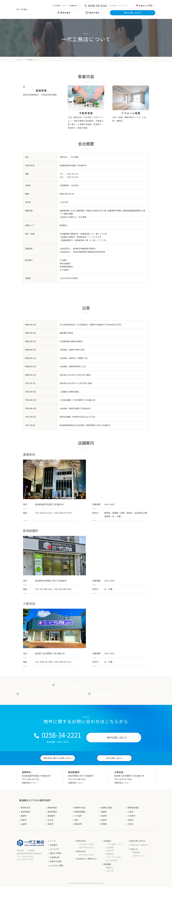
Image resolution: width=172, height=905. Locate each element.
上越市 (24, 824)
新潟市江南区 (106, 807)
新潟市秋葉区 (133, 807)
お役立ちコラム (139, 855)
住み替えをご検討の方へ (87, 858)
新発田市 (51, 815)
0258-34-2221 (97, 5)
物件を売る (81, 851)
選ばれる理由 (55, 853)
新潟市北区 (25, 807)
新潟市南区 (25, 811)
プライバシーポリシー (139, 845)
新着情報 (136, 852)
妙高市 (104, 820)
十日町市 (131, 815)
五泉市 (130, 820)
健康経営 (110, 854)
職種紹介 (110, 867)
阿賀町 (104, 824)
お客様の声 (54, 857)
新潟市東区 (52, 807)
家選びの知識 (55, 861)
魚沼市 (50, 824)
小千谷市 (78, 815)
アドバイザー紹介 (113, 857)
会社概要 (110, 847)
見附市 (24, 820)
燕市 (76, 820)
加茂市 (104, 815)
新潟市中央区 (80, 807)
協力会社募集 (111, 860)
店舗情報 (73, 5)
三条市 (130, 811)
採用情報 (107, 864)
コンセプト (54, 849)
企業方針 (110, 850)
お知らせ (134, 849)
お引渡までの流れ (86, 844)
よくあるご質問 (56, 865)
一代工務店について (59, 5)
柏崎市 (24, 815)
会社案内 (53, 845)
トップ (53, 841)
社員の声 (110, 870)
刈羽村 (130, 824)
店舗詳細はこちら (29, 782)
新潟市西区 (52, 811)
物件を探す (81, 841)
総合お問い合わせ (137, 841)
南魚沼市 (78, 824)
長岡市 (104, 811)
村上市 (50, 820)
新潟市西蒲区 (80, 811)
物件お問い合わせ (86, 847)
